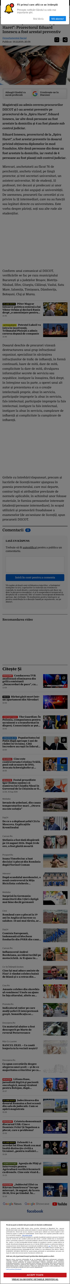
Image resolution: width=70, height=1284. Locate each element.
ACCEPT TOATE (35, 1275)
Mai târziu (38, 18)
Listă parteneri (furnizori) (13, 1269)
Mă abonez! (57, 18)
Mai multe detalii (27, 1235)
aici (49, 1246)
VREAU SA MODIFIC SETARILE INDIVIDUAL (35, 1279)
